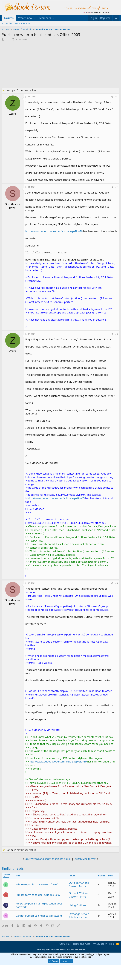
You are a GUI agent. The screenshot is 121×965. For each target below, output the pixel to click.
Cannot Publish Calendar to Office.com (39, 915)
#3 (116, 334)
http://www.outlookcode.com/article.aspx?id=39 (54, 231)
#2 (116, 187)
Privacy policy (99, 943)
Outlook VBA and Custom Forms (79, 884)
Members (45, 18)
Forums (9, 18)
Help (111, 943)
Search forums (22, 23)
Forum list (7, 23)
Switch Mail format (85, 859)
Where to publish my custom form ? (37, 884)
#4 (116, 583)
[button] (34, 18)
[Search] (116, 18)
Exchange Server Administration (79, 915)
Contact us (65, 943)
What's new (25, 18)
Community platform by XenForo (61, 949)
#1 (116, 96)
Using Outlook (77, 905)
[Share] (112, 97)
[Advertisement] (60, 65)
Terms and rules (81, 943)
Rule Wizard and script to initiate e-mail (48, 859)
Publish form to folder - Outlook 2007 (38, 895)
